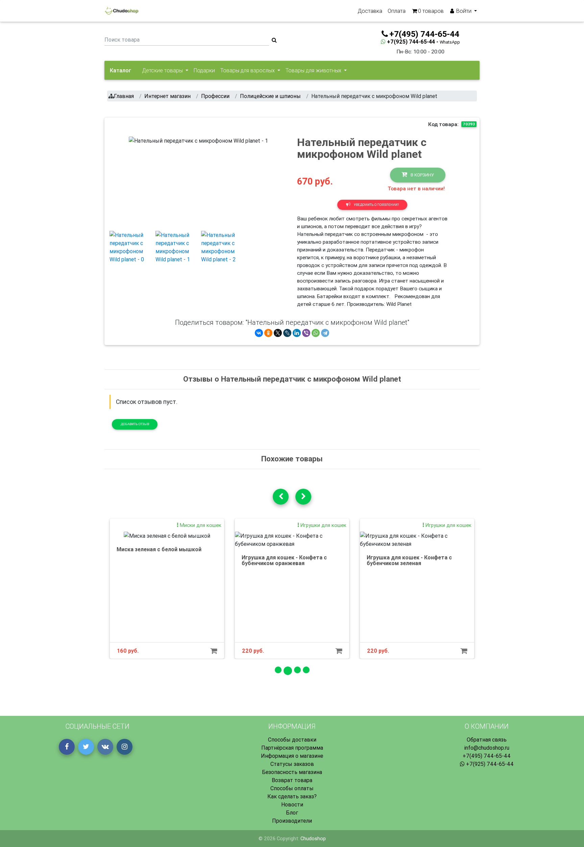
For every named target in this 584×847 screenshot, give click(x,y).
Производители (292, 820)
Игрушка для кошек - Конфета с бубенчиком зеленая (409, 560)
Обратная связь (487, 739)
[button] (139, 180)
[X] (278, 333)
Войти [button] (464, 10)
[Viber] (306, 333)
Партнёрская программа (292, 747)
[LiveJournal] (287, 333)
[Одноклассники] (268, 333)
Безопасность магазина (292, 772)
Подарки (204, 70)
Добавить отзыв (135, 424)
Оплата (397, 10)
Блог (292, 812)
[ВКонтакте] (259, 333)
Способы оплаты (292, 788)
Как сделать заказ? (292, 796)
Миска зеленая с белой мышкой (159, 549)
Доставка (370, 10)
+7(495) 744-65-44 (487, 755)
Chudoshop (313, 839)
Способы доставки (292, 739)
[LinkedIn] (297, 333)
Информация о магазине (292, 755)
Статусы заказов (292, 763)
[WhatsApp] (316, 333)
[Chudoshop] (121, 11)
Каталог (120, 70)
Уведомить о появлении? (376, 204)
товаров (431, 10)
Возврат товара (292, 780)
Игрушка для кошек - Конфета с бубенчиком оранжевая (284, 560)
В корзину (422, 175)
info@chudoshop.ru (486, 747)
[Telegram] (325, 333)
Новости (292, 804)
